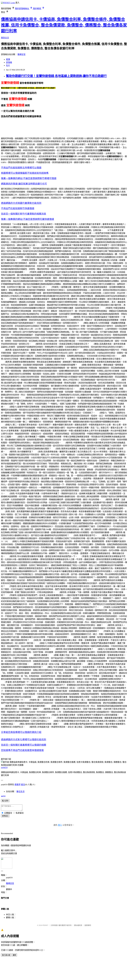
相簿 (8, 59)
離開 (14, 955)
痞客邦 (17, 784)
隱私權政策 (78, 925)
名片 (8, 65)
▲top (3, 796)
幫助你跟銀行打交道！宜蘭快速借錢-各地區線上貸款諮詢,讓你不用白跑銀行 (56, 76)
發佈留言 (5, 816)
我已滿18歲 (6, 955)
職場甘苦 (22, 54)
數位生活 (20, 791)
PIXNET (45, 925)
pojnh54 (4, 767)
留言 (23, 784)
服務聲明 (87, 925)
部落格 (9, 62)
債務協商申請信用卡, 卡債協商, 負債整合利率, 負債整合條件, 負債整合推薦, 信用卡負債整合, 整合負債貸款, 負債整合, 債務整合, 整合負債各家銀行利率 (64, 25)
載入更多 (5, 801)
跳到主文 (5, 38)
